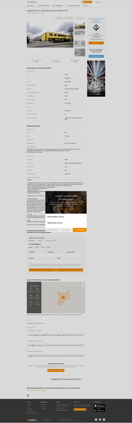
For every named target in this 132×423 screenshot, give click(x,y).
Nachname (50, 252)
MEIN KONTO (99, 2)
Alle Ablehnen (66, 230)
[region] (63, 297)
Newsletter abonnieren (80, 409)
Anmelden (98, 1)
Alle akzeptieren (79, 230)
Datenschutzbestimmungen (66, 209)
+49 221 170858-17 (96, 37)
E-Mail (58, 258)
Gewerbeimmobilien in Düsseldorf (35, 390)
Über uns (30, 404)
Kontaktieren (96, 43)
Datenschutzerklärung (68, 265)
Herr (38, 247)
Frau (43, 247)
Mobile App (43, 406)
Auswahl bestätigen (52, 230)
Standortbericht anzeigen (56, 370)
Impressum (30, 408)
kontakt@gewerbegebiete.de (62, 410)
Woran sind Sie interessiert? (36, 238)
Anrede (30, 247)
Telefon (31, 258)
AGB (78, 265)
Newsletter (43, 408)
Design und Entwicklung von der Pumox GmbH (66, 420)
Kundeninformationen (32, 413)
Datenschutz (30, 411)
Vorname (31, 252)
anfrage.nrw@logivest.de (96, 39)
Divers (48, 247)
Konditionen (43, 404)
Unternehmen (70, 252)
